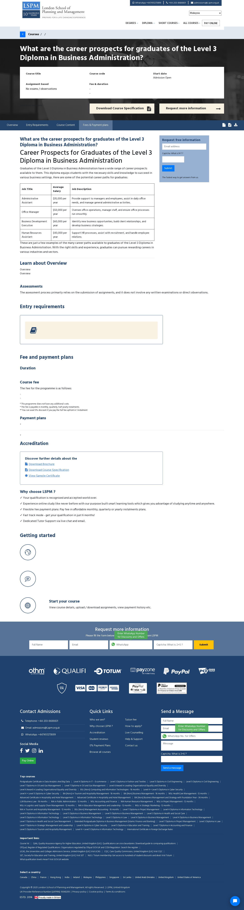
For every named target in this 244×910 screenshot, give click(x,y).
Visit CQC (158, 851)
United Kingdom (166, 877)
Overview (12, 125)
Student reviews (99, 739)
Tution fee (131, 720)
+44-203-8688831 (177, 3)
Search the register (129, 847)
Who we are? (97, 720)
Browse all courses (100, 752)
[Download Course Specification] (229, 125)
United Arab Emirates (145, 877)
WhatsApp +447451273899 (148, 3)
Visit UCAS (95, 851)
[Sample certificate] (235, 125)
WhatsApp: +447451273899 (40, 735)
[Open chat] (235, 901)
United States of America (189, 877)
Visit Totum (167, 855)
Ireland (76, 877)
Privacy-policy (79, 892)
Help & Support (134, 739)
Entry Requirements (37, 125)
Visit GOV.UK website (59, 859)
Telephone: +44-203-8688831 (41, 721)
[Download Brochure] (224, 125)
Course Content (66, 125)
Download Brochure (41, 464)
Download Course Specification (49, 470)
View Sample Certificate (44, 475)
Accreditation (97, 733)
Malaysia (87, 877)
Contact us (131, 745)
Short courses (168, 23)
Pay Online (211, 23)
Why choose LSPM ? (101, 726)
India (67, 877)
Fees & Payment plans (95, 125)
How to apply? (133, 726)
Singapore (114, 877)
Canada (23, 877)
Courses (33, 34)
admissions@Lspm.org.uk (206, 3)
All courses (190, 23)
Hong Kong (55, 877)
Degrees (131, 23)
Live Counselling (134, 733)
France (43, 877)
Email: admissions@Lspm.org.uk (43, 728)
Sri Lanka (127, 877)
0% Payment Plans (100, 745)
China (33, 877)
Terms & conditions (115, 892)
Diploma (147, 23)
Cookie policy (96, 892)
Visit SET (80, 855)
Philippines (100, 877)
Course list (24, 843)
